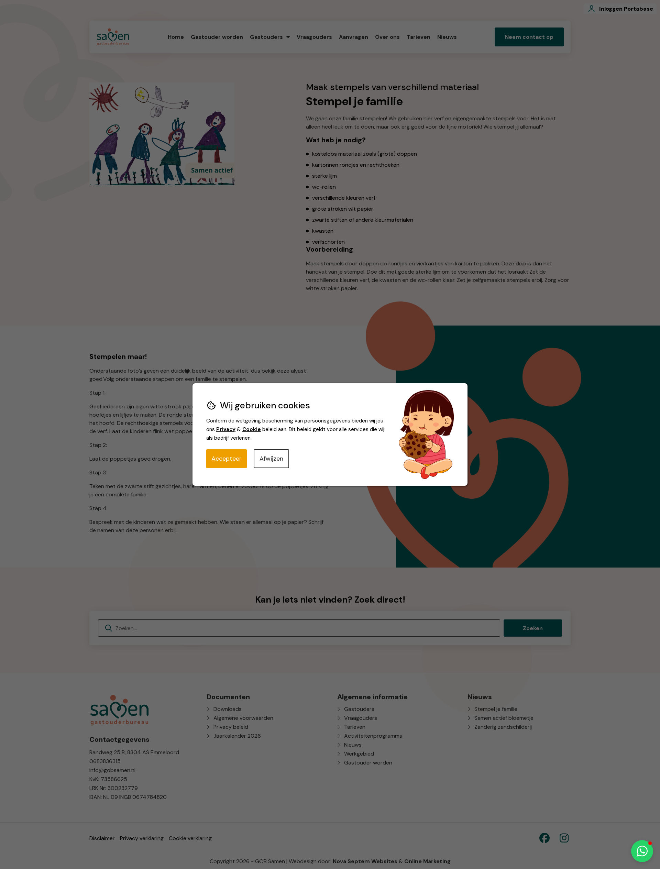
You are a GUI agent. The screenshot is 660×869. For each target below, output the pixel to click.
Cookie (251, 429)
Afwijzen (271, 458)
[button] (642, 851)
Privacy (225, 429)
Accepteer (226, 458)
